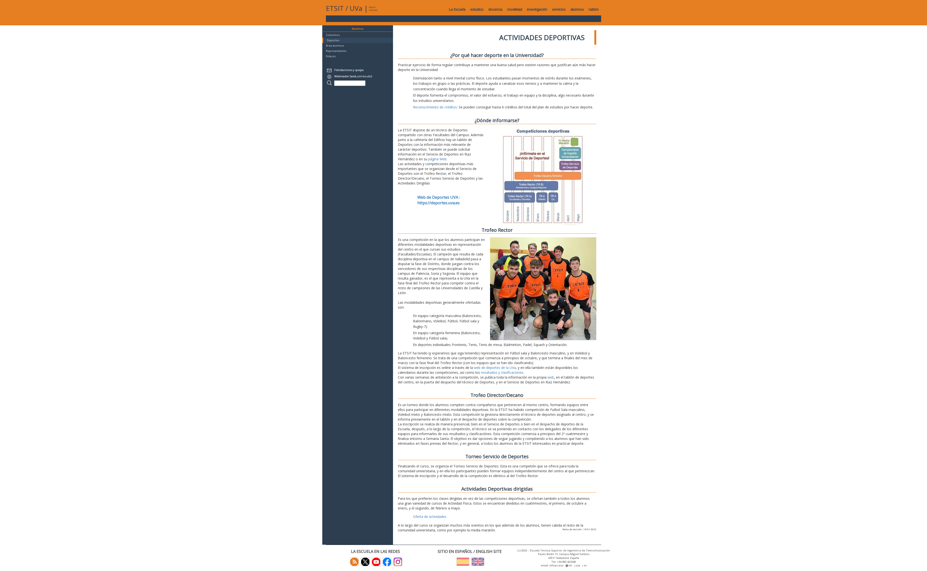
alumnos (577, 9)
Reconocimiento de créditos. (435, 107)
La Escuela (457, 9)
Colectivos (333, 35)
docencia (495, 9)
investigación (537, 9)
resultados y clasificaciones (502, 372)
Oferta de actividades (429, 516)
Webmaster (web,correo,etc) (352, 76)
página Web (437, 159)
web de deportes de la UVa (495, 367)
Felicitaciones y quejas (348, 70)
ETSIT (335, 8)
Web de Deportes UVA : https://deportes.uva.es (438, 200)
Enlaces (331, 56)
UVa (356, 8)
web (551, 377)
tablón (594, 9)
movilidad (514, 9)
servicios (559, 9)
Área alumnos (335, 45)
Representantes (336, 51)
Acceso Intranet (373, 8)
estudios (477, 9)
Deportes (333, 40)
